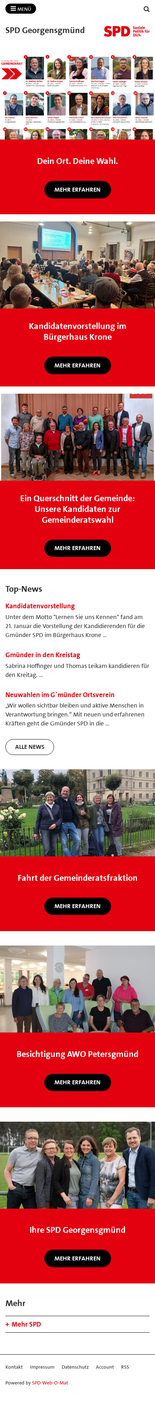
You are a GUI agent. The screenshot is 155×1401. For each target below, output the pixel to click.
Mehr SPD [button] (26, 1324)
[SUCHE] (146, 9)
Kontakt (14, 1367)
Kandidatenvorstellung (40, 605)
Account (105, 1367)
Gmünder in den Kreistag (42, 654)
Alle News (30, 747)
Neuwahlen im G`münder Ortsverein (60, 694)
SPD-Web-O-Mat (50, 1382)
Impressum (42, 1367)
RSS (125, 1367)
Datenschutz (75, 1367)
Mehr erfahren (77, 189)
